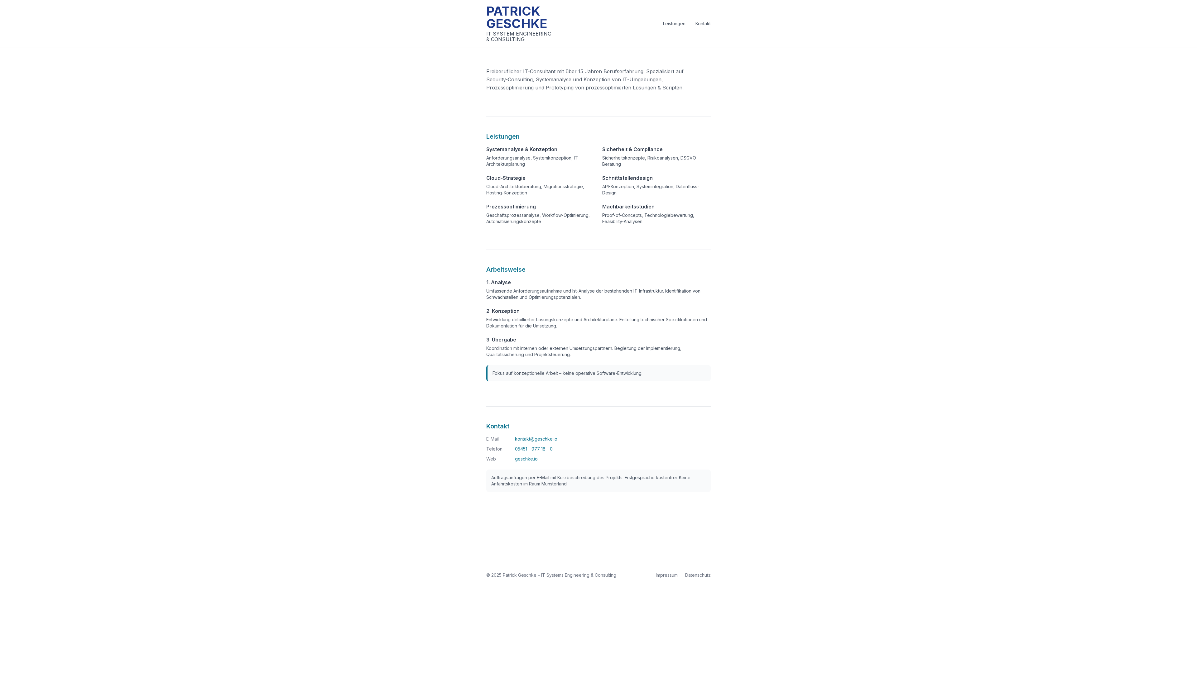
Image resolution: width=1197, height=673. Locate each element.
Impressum (667, 575)
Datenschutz (698, 575)
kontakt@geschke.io (536, 439)
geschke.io (526, 458)
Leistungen (674, 23)
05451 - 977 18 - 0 (534, 448)
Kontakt (703, 23)
